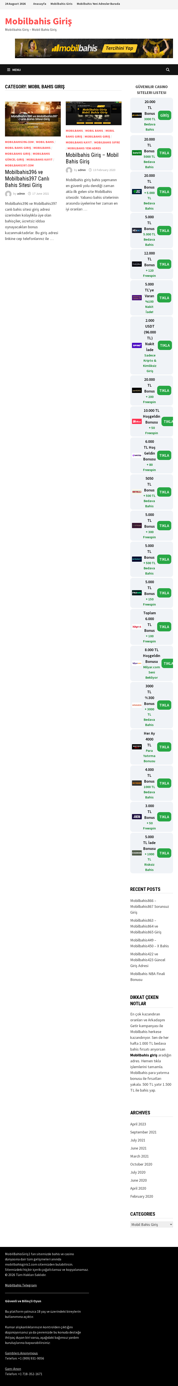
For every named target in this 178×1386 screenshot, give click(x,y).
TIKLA (164, 152)
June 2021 (138, 1148)
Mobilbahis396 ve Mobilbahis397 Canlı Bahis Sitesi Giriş (27, 178)
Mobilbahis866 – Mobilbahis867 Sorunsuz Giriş (149, 906)
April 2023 (138, 1124)
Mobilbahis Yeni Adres (84, 148)
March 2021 (139, 1156)
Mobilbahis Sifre (107, 142)
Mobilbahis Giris (62, 4)
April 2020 (138, 1188)
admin (21, 193)
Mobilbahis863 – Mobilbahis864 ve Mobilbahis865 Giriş (146, 926)
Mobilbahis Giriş (38, 21)
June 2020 (138, 1180)
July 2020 (137, 1172)
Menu (16, 69)
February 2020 (141, 1196)
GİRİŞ (164, 115)
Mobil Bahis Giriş (18, 148)
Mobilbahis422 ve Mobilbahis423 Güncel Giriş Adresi (147, 959)
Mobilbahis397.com (19, 165)
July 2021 (137, 1140)
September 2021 (143, 1132)
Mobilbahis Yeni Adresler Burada (98, 4)
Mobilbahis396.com (19, 142)
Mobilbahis (42, 148)
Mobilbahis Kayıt (39, 159)
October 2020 (141, 1164)
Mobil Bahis (45, 142)
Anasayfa (39, 4)
